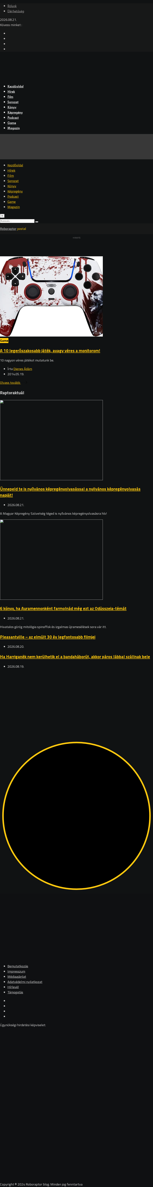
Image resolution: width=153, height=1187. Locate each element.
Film (10, 97)
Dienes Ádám (22, 368)
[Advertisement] (76, 699)
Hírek (11, 91)
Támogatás (15, 992)
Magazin (13, 128)
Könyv (11, 107)
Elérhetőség (15, 11)
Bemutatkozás (17, 966)
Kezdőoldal (15, 86)
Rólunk (12, 6)
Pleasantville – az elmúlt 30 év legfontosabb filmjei (47, 637)
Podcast (13, 118)
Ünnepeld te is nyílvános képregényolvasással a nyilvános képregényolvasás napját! (70, 492)
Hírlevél (13, 987)
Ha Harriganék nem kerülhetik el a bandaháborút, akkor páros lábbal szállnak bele (75, 656)
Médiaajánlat (16, 976)
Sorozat (12, 102)
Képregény (15, 112)
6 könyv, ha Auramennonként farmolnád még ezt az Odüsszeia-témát (63, 608)
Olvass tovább (10, 382)
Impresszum (16, 971)
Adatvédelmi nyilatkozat (24, 981)
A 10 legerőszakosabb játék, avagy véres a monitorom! (50, 350)
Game (11, 123)
